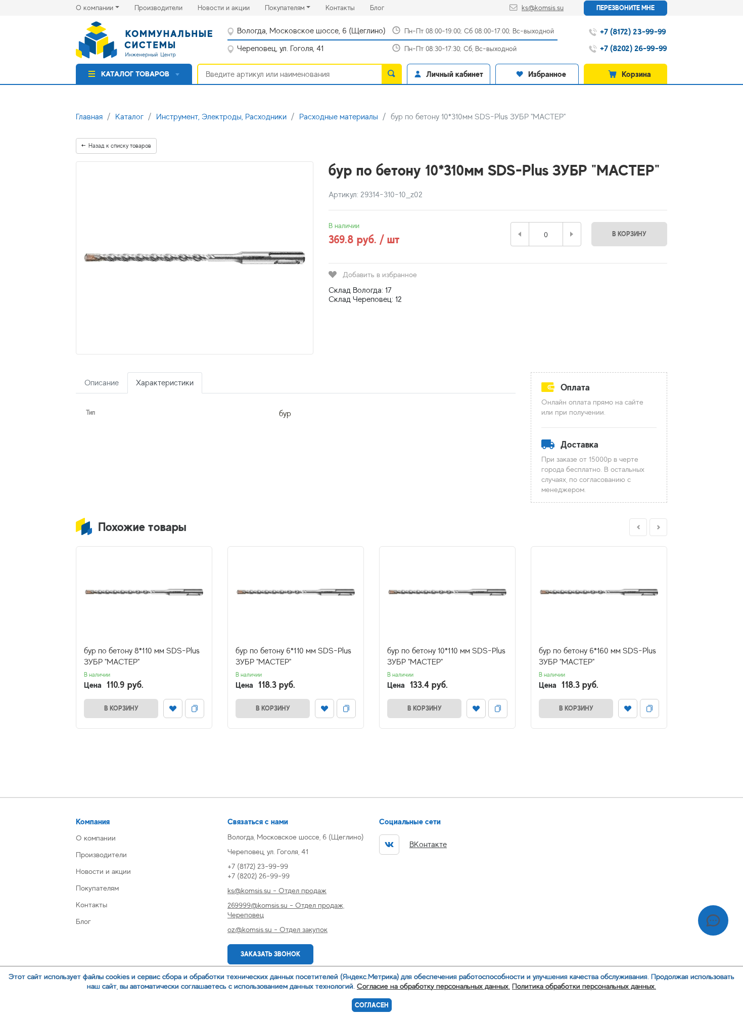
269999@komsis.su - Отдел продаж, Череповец (285, 910)
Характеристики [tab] (165, 382)
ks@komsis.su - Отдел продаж (277, 890)
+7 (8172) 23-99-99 (257, 866)
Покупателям (285, 8)
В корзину (629, 234)
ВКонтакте (428, 844)
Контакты (348, 7)
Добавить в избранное (380, 274)
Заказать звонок (270, 954)
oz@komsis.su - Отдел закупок (277, 929)
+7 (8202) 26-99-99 (258, 875)
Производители (166, 7)
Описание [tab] (101, 382)
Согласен (372, 1005)
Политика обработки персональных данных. (584, 986)
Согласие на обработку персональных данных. (433, 986)
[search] (392, 74)
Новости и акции (231, 7)
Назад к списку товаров (119, 145)
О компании (94, 8)
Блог (384, 7)
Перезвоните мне (625, 8)
